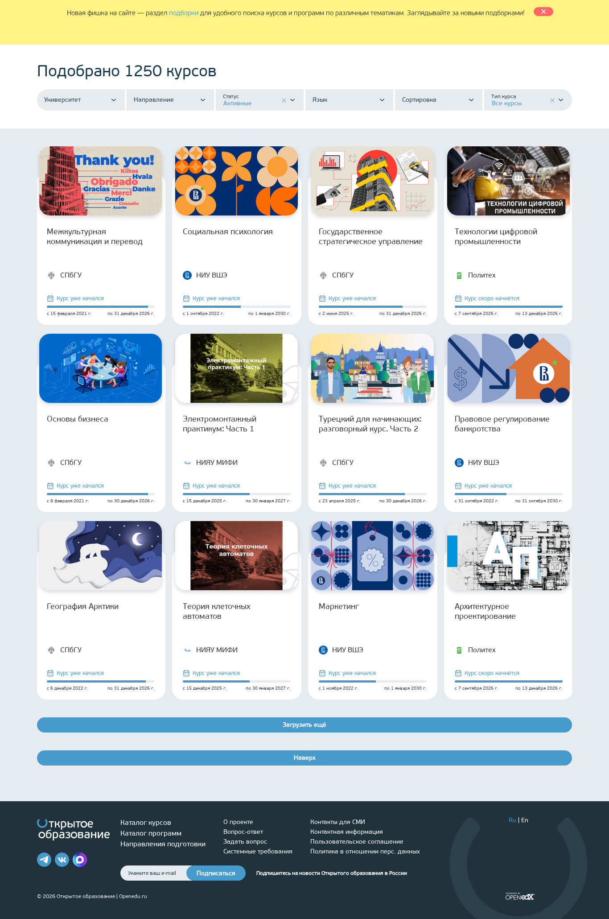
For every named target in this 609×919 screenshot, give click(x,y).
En (524, 820)
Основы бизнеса (77, 419)
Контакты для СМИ (337, 822)
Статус (231, 96)
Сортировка (419, 100)
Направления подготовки (163, 844)
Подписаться (216, 873)
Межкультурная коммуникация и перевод (95, 236)
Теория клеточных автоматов (216, 611)
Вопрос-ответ (243, 832)
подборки (183, 13)
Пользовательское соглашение (356, 841)
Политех (482, 275)
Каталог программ (150, 833)
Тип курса (503, 96)
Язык (320, 100)
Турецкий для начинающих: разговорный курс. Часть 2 (370, 424)
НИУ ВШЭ (211, 275)
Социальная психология (228, 231)
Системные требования (257, 851)
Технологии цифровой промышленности (496, 236)
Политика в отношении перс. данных (365, 851)
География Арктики (83, 606)
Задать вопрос (245, 841)
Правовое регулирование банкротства (502, 424)
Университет (62, 100)
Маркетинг (339, 606)
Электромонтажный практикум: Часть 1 (219, 424)
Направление (154, 100)
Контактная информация (346, 832)
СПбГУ (71, 275)
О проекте (238, 822)
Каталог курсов (145, 822)
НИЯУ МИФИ (217, 462)
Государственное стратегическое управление (371, 236)
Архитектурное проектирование (485, 611)
